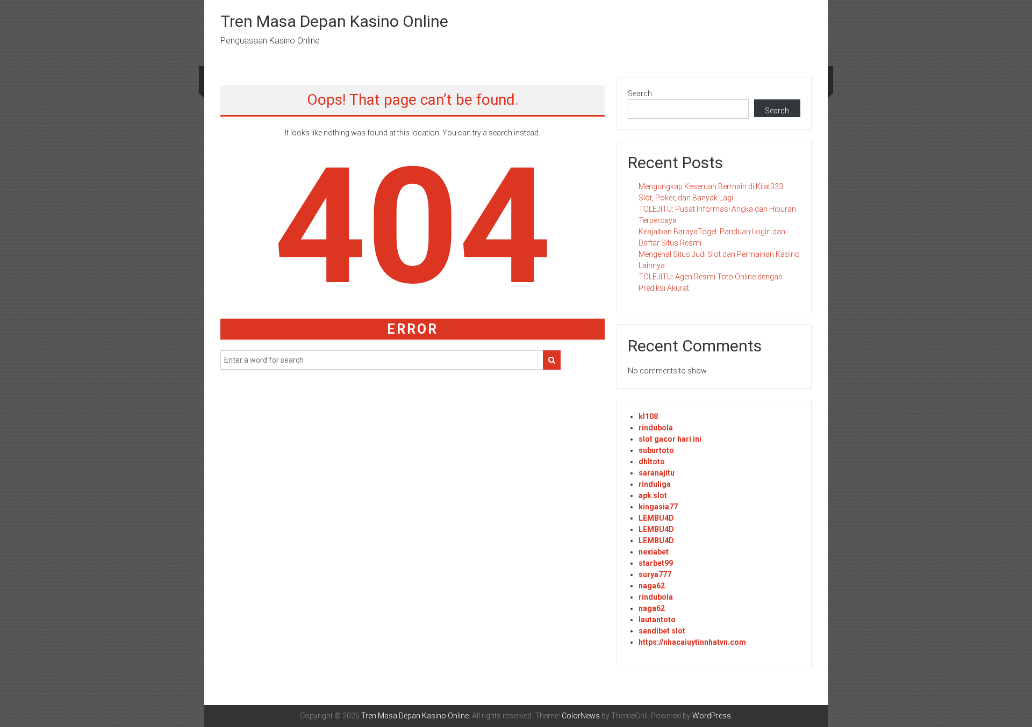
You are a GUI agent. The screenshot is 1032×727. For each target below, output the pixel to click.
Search (640, 93)
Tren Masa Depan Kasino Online (334, 21)
